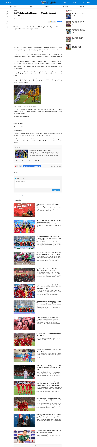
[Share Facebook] (52, 166)
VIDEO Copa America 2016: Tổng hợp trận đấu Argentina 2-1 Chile (78, 46)
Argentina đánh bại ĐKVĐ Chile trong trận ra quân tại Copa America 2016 (78, 31)
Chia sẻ (59, 21)
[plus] (7, 24)
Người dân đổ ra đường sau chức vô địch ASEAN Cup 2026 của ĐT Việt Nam (47, 269)
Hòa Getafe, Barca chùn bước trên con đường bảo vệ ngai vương (31, 160)
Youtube (74, 2)
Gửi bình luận (56, 190)
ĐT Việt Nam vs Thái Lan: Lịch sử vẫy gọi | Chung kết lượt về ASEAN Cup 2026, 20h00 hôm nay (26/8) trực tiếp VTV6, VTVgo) (48, 383)
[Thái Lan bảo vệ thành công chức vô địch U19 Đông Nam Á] (68, 24)
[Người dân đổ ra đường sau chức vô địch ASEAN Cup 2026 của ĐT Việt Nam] (24, 275)
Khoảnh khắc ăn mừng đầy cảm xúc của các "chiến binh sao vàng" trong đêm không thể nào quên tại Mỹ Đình (48, 286)
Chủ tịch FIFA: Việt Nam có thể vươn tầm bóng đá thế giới (47, 205)
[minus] (7, 28)
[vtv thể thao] (48, 2)
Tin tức (15, 6)
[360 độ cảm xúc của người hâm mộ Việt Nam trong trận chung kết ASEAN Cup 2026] (24, 323)
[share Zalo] (54, 166)
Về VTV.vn (8, 2)
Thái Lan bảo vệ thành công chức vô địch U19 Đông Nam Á (78, 23)
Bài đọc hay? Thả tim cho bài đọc (33, 166)
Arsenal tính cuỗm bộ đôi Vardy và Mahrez (78, 14)
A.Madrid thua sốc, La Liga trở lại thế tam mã (40, 150)
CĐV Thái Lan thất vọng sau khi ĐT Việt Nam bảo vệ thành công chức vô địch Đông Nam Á (48, 302)
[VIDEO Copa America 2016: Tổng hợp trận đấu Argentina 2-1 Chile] (68, 47)
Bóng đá (15, 10)
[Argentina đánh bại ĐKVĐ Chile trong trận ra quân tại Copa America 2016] (68, 31)
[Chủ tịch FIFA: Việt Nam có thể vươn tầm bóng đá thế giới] (24, 210)
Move (31, 6)
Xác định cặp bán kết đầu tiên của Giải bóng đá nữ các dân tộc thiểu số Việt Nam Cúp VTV (48, 253)
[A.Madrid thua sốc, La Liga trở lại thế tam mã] (21, 154)
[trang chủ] (11, 7)
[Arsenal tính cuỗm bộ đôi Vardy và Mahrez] (68, 16)
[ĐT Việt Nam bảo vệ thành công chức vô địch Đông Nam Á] (24, 339)
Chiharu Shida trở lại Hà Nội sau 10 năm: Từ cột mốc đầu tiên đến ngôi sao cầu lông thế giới (48, 367)
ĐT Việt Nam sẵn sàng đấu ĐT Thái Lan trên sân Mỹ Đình (48, 350)
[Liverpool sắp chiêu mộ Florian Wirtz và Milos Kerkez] (68, 39)
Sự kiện (82, 6)
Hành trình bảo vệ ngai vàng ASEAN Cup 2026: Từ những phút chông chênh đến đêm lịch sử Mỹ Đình (48, 238)
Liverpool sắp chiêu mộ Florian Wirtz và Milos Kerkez (77, 38)
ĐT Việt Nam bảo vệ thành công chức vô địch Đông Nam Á (48, 334)
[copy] (7, 14)
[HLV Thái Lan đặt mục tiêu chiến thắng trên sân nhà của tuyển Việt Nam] (24, 436)
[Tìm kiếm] (84, 2)
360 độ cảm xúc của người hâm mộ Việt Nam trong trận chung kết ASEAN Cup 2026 (48, 318)
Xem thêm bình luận (18, 195)
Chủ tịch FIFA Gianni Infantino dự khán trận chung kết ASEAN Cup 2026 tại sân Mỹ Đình (48, 415)
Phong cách (47, 6)
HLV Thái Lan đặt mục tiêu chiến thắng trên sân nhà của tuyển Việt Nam (48, 431)
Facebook (67, 2)
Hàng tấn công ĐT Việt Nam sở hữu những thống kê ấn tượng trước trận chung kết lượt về (48, 399)
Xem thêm (37, 445)
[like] (7, 11)
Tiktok (80, 2)
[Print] (7, 21)
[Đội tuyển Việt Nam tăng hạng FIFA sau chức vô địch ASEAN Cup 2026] (24, 226)
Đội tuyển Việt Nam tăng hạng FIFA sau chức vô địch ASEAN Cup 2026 (48, 221)
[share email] (60, 166)
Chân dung (65, 6)
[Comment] (7, 17)
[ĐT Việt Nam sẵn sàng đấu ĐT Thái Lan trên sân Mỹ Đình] (24, 355)
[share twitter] (57, 166)
